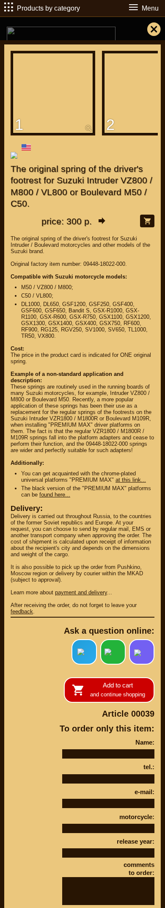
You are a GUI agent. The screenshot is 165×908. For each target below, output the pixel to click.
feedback (22, 611)
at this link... (131, 480)
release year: (135, 841)
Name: (144, 742)
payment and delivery (81, 592)
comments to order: (139, 869)
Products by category (48, 8)
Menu (150, 8)
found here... (54, 494)
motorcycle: (136, 816)
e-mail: (144, 791)
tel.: (148, 766)
